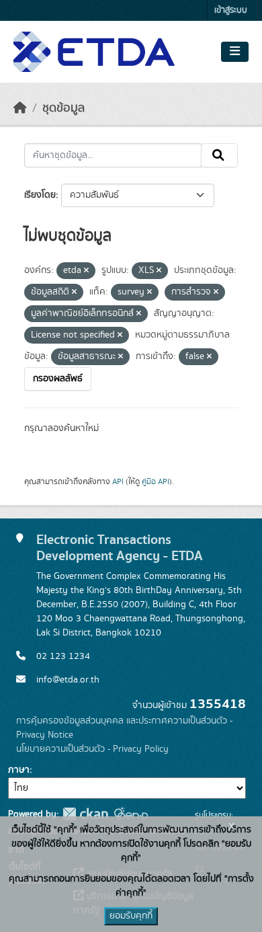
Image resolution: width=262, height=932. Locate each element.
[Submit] (219, 155)
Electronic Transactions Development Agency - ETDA (119, 548)
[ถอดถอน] (86, 271)
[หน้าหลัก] (20, 108)
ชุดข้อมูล (63, 108)
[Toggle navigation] (235, 52)
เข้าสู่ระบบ (230, 10)
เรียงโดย (40, 195)
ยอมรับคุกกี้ (131, 916)
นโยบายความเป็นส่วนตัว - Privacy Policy (92, 749)
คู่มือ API (155, 481)
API (118, 481)
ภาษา (19, 770)
